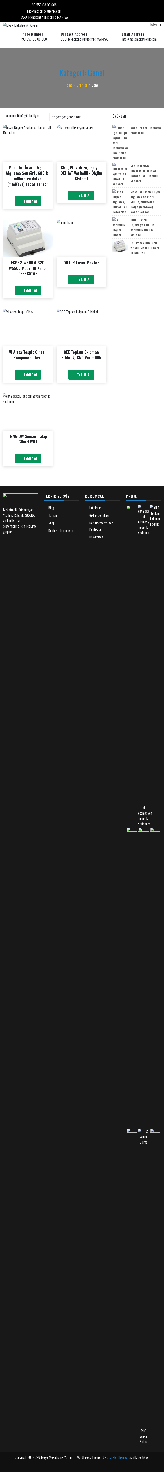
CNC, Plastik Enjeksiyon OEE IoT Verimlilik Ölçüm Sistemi (81, 172)
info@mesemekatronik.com (44, 11)
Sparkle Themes (117, 1457)
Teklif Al (30, 201)
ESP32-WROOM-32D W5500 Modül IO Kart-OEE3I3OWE (27, 268)
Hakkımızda (96, 537)
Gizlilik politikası (99, 515)
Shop (51, 523)
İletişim (53, 515)
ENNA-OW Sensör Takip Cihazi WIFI (27, 439)
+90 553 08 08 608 (43, 4)
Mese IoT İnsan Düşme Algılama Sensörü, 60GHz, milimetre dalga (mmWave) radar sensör (28, 175)
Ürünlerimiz (96, 507)
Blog (51, 507)
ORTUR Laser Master (81, 263)
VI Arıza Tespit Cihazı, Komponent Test (28, 355)
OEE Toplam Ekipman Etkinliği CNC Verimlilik (81, 355)
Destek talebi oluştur (61, 530)
